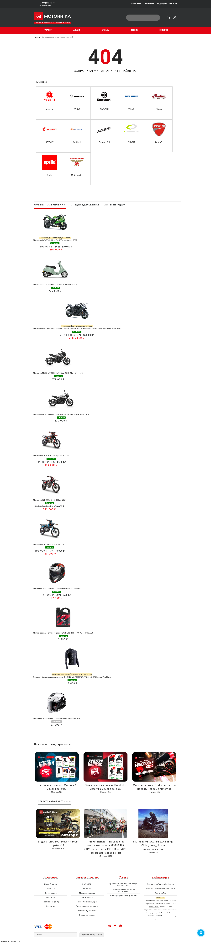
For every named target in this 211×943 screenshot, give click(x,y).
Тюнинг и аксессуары (87, 902)
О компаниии (51, 893)
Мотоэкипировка (87, 893)
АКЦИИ (76, 30)
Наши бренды (50, 884)
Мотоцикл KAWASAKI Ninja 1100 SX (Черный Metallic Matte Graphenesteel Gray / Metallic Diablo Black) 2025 (77, 329)
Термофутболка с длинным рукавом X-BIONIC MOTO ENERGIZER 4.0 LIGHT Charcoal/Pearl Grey (72, 677)
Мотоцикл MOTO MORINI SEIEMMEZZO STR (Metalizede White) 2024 (61, 415)
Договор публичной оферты (160, 884)
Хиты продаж (115, 205)
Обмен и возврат (87, 915)
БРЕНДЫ (105, 30)
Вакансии (50, 906)
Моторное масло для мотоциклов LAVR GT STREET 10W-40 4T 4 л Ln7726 (63, 633)
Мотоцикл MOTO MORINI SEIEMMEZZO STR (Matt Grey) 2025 (58, 373)
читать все (68, 745)
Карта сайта (160, 893)
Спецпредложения (85, 205)
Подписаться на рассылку (91, 935)
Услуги (123, 877)
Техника (41, 82)
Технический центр (50, 902)
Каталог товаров (87, 877)
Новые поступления (50, 205)
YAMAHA (87, 889)
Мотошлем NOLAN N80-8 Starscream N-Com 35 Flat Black (56, 589)
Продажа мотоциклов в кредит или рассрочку (124, 884)
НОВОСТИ (163, 30)
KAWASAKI (87, 884)
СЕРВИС (134, 30)
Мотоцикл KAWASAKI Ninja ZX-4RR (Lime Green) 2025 (55, 240)
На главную (50, 877)
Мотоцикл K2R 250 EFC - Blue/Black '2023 (49, 544)
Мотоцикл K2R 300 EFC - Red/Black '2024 (49, 500)
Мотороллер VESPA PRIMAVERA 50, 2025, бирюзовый (55, 285)
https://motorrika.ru (154, 916)
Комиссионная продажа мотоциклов (124, 890)
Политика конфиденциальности (160, 889)
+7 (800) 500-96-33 (46, 3)
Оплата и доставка (87, 911)
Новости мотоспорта (50, 801)
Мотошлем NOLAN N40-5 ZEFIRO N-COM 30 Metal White (56, 718)
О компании (136, 4)
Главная (37, 37)
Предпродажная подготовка (123, 895)
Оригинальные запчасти (87, 906)
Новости (51, 889)
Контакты (173, 4)
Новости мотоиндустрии (48, 744)
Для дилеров (161, 4)
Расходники (87, 897)
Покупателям (148, 4)
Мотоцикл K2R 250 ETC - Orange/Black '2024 (51, 456)
